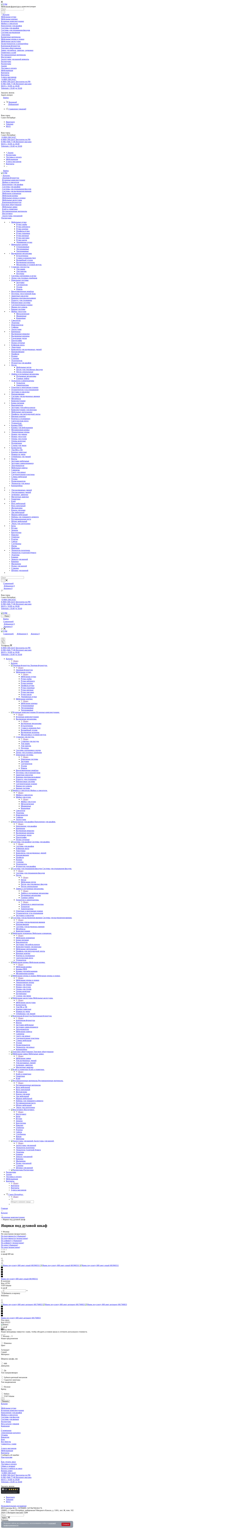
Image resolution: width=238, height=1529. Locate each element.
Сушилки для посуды (30, 741)
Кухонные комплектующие (27, 717)
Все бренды (6, 1442)
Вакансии (5, 1437)
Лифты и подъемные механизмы (34, 893)
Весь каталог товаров (10, 1424)
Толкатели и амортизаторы (32, 904)
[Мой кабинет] (2, 636)
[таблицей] (6, 1249)
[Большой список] (4, 1252)
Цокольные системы (29, 759)
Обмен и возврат (8, 1466)
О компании (6, 1430)
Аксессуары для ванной (26, 1145)
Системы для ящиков (10, 1419)
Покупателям (6, 1457)
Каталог (14, 663)
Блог (3, 1439)
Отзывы (4, 1435)
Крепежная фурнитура (25, 1020)
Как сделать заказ (8, 1462)
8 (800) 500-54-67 (9, 79)
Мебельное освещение (25, 938)
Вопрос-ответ (7, 1471)
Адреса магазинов (8, 1448)
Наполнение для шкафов (26, 826)
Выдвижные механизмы (31, 723)
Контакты (15, 1185)
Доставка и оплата (9, 1464)
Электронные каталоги (11, 1433)
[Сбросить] (2, 1398)
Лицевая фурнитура (24, 670)
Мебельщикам (7, 1451)
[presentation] (2, 1334)
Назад (15, 661)
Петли (23, 880)
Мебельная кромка (24, 967)
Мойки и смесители (24, 795)
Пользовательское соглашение (14, 1506)
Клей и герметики (23, 1074)
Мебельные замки (23, 1058)
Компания (5, 1426)
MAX (8, 126)
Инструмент (21, 1114)
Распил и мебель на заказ (11, 1468)
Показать (5, 1401)
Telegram (9, 124)
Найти (4, 1518)
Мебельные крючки (29, 703)
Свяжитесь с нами (8, 1444)
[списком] (4, 1249)
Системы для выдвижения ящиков (30, 922)
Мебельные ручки (28, 677)
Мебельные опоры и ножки (27, 980)
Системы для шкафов (25, 846)
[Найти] (3, 12)
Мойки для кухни (28, 802)
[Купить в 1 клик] (2, 1261)
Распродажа (6, 1421)
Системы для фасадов (10, 1417)
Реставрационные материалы (28, 1085)
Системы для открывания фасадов (30, 873)
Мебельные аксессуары (26, 1002)
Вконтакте (10, 122)
